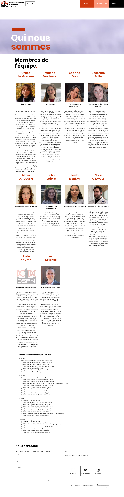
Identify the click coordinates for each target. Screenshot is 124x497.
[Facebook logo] (73, 470)
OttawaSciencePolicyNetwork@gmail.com (75, 455)
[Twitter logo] (85, 470)
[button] (119, 3)
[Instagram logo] (98, 470)
